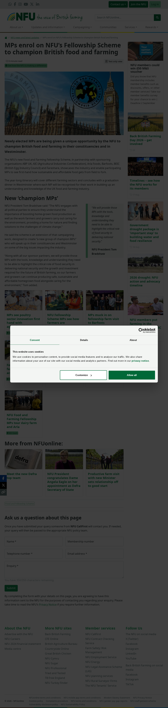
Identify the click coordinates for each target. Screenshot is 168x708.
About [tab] (133, 339)
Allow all (132, 375)
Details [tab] (84, 339)
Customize (81, 375)
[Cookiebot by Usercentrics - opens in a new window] (141, 330)
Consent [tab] (35, 339)
